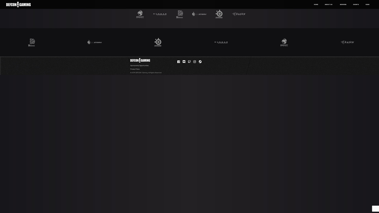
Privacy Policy (135, 69)
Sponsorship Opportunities (139, 65)
